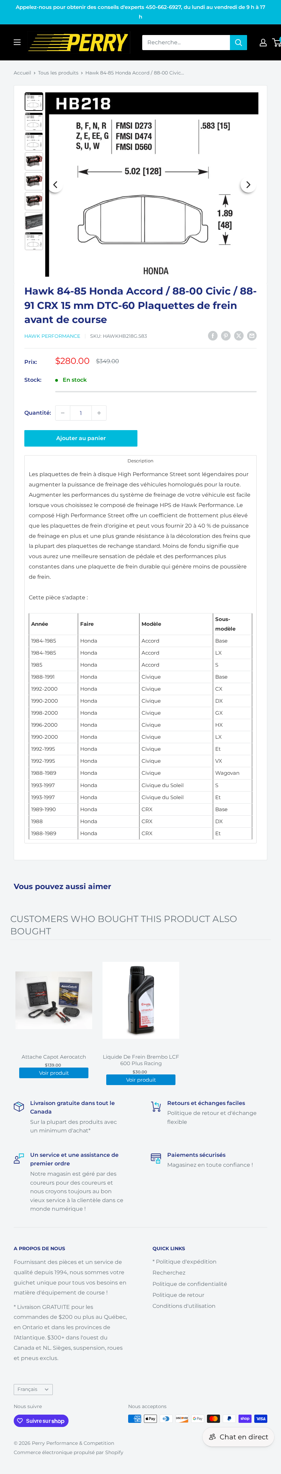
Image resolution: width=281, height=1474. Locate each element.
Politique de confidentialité (189, 1284)
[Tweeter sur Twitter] (239, 335)
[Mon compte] (263, 42)
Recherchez (168, 1272)
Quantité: (37, 413)
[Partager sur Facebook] (213, 335)
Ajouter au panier (81, 438)
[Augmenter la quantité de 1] (99, 413)
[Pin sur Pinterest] (226, 335)
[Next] (248, 184)
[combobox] (186, 42)
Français (27, 1389)
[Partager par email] (252, 335)
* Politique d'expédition (184, 1261)
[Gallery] (140, 184)
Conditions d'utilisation (184, 1306)
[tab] (140, 460)
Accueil (22, 73)
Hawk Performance (52, 336)
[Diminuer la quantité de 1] (63, 413)
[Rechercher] (238, 42)
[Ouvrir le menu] (17, 42)
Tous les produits (58, 73)
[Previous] (55, 184)
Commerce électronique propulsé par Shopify (68, 1452)
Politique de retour (178, 1295)
